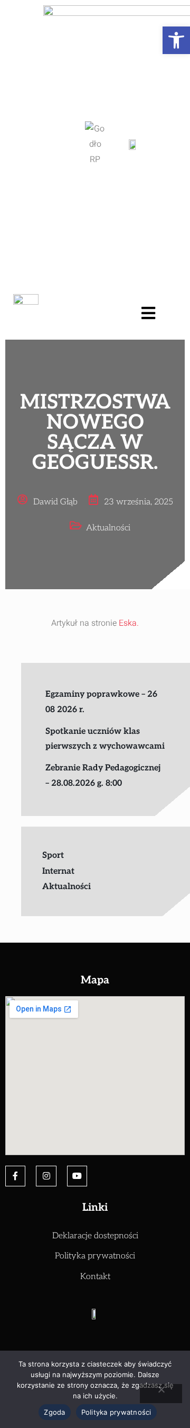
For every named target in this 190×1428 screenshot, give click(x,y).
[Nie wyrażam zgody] (161, 1393)
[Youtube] (77, 1176)
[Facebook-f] (15, 1176)
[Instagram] (46, 1176)
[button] (176, 40)
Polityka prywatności (116, 1412)
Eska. (129, 623)
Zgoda (54, 1412)
